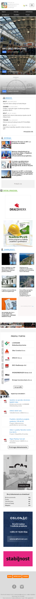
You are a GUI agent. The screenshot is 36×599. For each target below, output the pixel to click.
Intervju (16, 12)
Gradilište (16, 15)
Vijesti (4, 12)
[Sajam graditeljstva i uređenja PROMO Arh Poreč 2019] (18, 325)
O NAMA (25, 576)
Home (10, 576)
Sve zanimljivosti (26, 306)
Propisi (28, 15)
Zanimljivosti (5, 15)
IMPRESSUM (17, 576)
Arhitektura (29, 12)
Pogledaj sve (28, 132)
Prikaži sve (18, 184)
